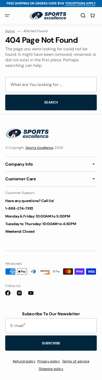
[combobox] (51, 85)
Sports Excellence (39, 147)
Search (51, 102)
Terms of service (75, 361)
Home (10, 31)
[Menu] (7, 15)
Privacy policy (48, 361)
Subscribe (51, 343)
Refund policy (24, 361)
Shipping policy (51, 369)
